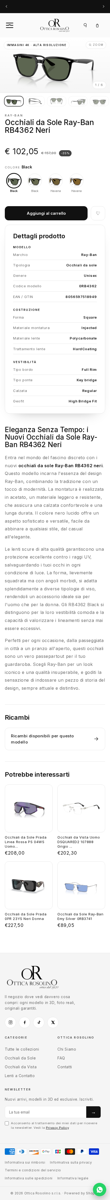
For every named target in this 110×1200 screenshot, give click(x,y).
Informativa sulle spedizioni (29, 1178)
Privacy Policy (57, 1128)
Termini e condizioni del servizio (33, 1170)
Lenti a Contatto (20, 1075)
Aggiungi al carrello (46, 213)
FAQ (61, 1058)
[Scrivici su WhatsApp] (99, 1189)
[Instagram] (10, 1022)
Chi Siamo (66, 1049)
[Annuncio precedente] (6, 6)
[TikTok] (38, 1022)
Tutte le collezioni (22, 1049)
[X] (52, 1022)
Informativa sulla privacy (71, 1162)
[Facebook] (24, 1022)
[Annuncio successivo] (103, 6)
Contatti (64, 1067)
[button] (15, 25)
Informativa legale (73, 1178)
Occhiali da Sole (20, 1058)
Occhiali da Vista (21, 1067)
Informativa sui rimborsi (25, 1162)
